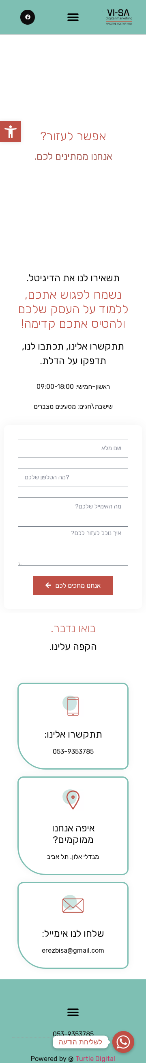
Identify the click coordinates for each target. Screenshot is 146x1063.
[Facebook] (27, 17)
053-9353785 (73, 1034)
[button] (10, 131)
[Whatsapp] (123, 1042)
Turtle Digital (95, 1059)
